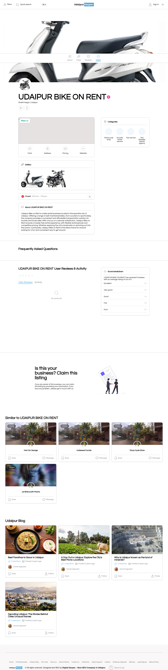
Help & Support (97, 662)
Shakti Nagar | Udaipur (28, 103)
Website (83, 153)
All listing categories (120, 662)
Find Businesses (21, 662)
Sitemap (132, 662)
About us (53, 662)
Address (47, 153)
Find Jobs (44, 662)
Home (11, 662)
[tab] (25, 282)
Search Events (64, 662)
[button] (163, 5)
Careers (107, 662)
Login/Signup (142, 662)
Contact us (75, 662)
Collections (85, 662)
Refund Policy (154, 662)
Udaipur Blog (34, 662)
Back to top (119, 668)
